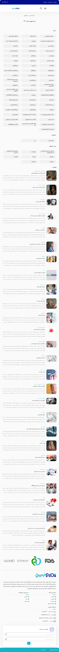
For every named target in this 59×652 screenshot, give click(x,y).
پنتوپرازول (15, 85)
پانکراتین (15, 46)
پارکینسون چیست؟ (41, 301)
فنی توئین (51, 119)
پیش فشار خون (41, 315)
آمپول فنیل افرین (13, 36)
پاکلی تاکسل (32, 46)
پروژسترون (51, 75)
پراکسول (52, 157)
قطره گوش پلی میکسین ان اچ (29, 124)
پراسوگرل (33, 56)
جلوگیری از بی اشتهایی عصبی (38, 400)
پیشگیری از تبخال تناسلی (39, 329)
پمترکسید (33, 85)
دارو (26, 599)
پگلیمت (16, 157)
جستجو (26, 15)
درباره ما (52, 601)
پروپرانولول (51, 70)
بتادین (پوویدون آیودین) (47, 41)
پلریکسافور (33, 36)
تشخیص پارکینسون (40, 358)
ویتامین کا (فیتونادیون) (48, 129)
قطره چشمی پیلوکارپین (48, 124)
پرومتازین (15, 75)
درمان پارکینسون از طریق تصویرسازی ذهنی (35, 429)
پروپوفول (33, 70)
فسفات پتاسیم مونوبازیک (29, 114)
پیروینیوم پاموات (13, 100)
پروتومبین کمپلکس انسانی (11, 70)
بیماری (25, 596)
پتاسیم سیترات (50, 51)
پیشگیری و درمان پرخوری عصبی (38, 343)
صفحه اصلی (32, 15)
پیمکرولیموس (14, 105)
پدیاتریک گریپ (14, 51)
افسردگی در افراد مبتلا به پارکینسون (37, 244)
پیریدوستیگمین (49, 105)
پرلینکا (34, 157)
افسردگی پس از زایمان (40, 230)
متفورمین (55, 2)
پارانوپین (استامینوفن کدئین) (12, 152)
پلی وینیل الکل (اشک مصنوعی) (12, 80)
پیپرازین (33, 95)
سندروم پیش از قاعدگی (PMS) (38, 485)
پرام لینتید (15, 56)
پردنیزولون (33, 60)
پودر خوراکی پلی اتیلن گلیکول (12, 90)
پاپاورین (34, 41)
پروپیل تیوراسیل (49, 36)
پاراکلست (33, 152)
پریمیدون (51, 80)
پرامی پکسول (50, 60)
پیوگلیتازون (33, 109)
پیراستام (51, 100)
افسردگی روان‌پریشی (40, 258)
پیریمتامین (33, 105)
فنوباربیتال (15, 114)
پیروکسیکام (33, 100)
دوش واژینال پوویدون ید (47, 114)
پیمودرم (34, 161)
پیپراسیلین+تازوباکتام (12, 95)
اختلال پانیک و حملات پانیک (38, 187)
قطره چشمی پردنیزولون (12, 119)
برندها (26, 601)
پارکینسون (51, 140)
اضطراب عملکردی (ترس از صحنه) (38, 215)
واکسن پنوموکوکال (13, 124)
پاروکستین (51, 46)
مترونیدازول (50, 2)
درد (35, 140)
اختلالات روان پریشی (40, 201)
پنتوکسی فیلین (50, 90)
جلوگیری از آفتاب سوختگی (39, 386)
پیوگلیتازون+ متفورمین (12, 109)
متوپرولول (45, 2)
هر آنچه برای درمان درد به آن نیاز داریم (36, 528)
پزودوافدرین (32, 80)
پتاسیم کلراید (32, 51)
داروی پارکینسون (41, 414)
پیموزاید (52, 109)
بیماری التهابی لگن (41, 286)
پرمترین (34, 65)
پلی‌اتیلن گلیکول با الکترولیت (49, 85)
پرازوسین (51, 56)
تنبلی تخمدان (42, 372)
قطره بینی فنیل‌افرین (30, 119)
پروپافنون (15, 65)
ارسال (29, 643)
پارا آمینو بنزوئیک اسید (12, 41)
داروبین (52, 599)
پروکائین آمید (32, 75)
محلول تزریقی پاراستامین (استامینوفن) (47, 152)
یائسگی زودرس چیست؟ (40, 542)
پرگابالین (51, 65)
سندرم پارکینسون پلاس (40, 457)
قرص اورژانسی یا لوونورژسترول (38, 173)
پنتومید (52, 161)
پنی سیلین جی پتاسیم (30, 90)
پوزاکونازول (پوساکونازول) (47, 95)
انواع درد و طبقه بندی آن (39, 272)
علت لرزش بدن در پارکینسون (38, 514)
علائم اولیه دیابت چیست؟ (39, 500)
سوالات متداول (51, 603)
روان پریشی (42, 443)
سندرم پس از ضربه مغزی (39, 471)
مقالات (52, 596)
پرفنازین (16, 60)
